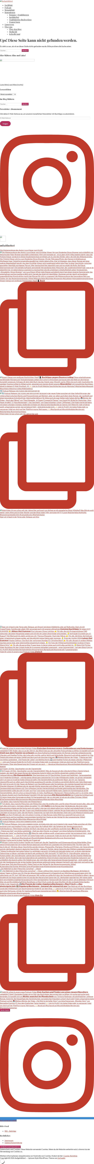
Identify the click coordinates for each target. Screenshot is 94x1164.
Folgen (5, 124)
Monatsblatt (10, 10)
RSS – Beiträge (10, 1131)
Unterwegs (9, 24)
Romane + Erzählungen (19, 15)
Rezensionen (10, 12)
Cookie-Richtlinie (70, 1156)
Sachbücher (14, 17)
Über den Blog (15, 29)
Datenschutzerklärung (13, 1143)
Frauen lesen (14, 22)
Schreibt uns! (14, 34)
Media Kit (13, 31)
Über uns (8, 27)
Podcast (8, 7)
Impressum (9, 1140)
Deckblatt (8, 5)
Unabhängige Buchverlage (20, 19)
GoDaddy (61, 1158)
